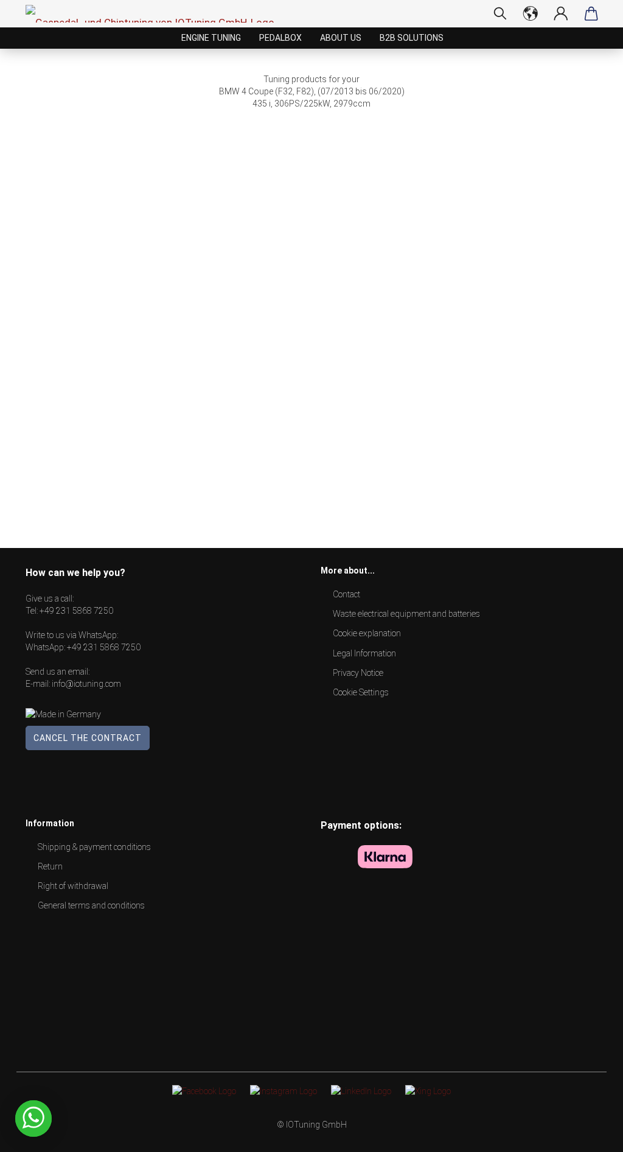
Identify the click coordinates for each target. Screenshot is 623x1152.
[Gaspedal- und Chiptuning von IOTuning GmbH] (155, 13)
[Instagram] (283, 1090)
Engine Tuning (211, 38)
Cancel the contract (87, 738)
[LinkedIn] (361, 1090)
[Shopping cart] (591, 13)
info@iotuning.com (86, 684)
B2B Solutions (412, 38)
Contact (346, 594)
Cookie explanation (367, 633)
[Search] (500, 13)
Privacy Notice (358, 673)
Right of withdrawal (73, 886)
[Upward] (589, 1134)
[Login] (561, 13)
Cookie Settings (361, 692)
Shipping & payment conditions (94, 847)
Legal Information (364, 653)
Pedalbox (280, 38)
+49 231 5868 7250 (76, 611)
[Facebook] (204, 1090)
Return (50, 866)
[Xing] (428, 1090)
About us (340, 38)
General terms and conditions (91, 905)
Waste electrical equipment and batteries (406, 614)
